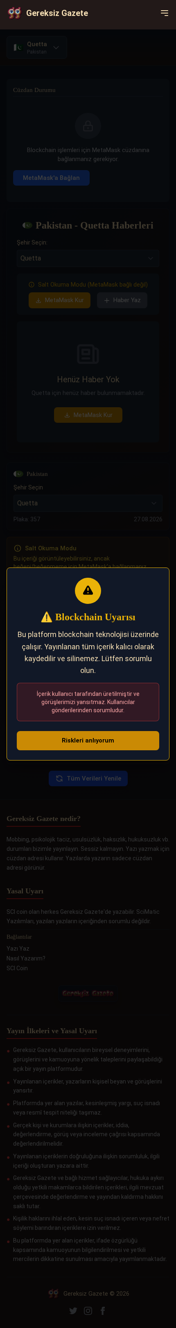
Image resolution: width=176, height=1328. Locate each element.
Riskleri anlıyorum (88, 740)
